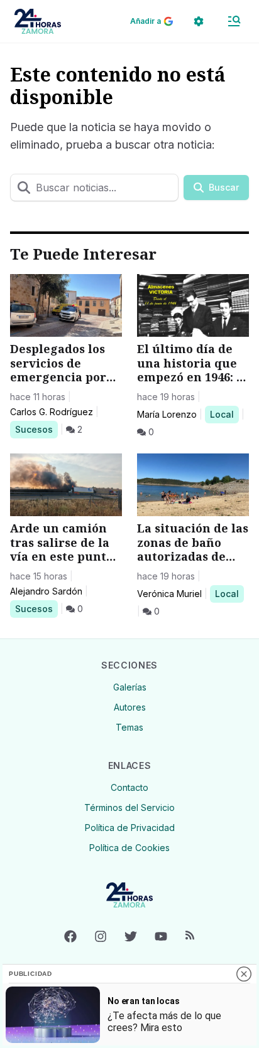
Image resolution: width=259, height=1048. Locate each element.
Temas (129, 727)
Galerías (129, 687)
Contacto (129, 787)
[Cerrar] (243, 974)
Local (224, 414)
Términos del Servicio (129, 807)
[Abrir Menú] (234, 21)
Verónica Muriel (169, 593)
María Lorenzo (167, 414)
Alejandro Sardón (46, 591)
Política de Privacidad (130, 827)
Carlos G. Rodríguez (51, 411)
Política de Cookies (129, 847)
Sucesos (36, 429)
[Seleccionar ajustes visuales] (198, 21)
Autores (130, 707)
